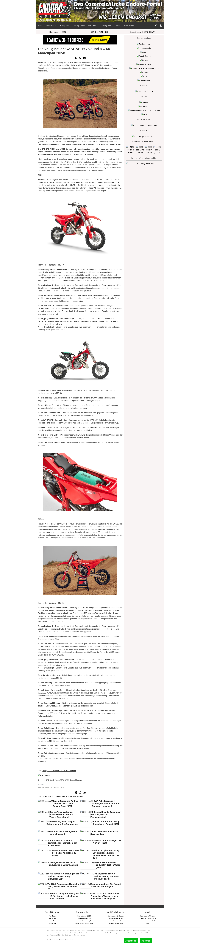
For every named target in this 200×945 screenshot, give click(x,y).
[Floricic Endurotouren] (144, 56)
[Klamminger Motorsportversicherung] (144, 110)
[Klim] (80, 40)
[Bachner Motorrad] (144, 44)
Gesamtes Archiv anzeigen (84, 923)
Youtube (52, 921)
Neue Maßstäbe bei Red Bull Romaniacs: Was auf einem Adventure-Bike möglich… (105, 896)
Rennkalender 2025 (84, 918)
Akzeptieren (130, 941)
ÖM (92, 32)
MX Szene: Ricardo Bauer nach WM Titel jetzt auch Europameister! (105, 814)
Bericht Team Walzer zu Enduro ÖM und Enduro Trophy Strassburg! (61, 814)
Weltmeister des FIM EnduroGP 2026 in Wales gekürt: (108, 865)
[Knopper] (143, 102)
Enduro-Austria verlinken (116, 921)
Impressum (69, 940)
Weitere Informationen (55, 940)
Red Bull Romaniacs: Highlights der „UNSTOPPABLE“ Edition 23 (63, 886)
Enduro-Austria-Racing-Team (84, 921)
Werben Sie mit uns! (116, 923)
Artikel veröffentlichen (116, 918)
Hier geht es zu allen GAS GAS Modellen (59, 771)
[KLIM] (144, 76)
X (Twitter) (52, 918)
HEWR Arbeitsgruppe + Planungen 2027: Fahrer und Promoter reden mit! (106, 803)
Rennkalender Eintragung (116, 916)
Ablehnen (146, 941)
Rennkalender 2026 (57, 32)
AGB (147, 923)
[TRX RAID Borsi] (144, 114)
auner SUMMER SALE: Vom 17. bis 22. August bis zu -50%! (66, 853)
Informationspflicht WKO (148, 921)
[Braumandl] (144, 106)
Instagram (52, 923)
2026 (84, 916)
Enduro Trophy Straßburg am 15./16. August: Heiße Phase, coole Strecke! (64, 896)
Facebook (52, 916)
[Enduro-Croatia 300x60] (144, 48)
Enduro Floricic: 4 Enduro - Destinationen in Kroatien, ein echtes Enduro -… (62, 843)
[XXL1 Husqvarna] (144, 91)
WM (101, 32)
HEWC (145, 32)
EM (96, 32)
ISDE (106, 32)
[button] (76, 58)
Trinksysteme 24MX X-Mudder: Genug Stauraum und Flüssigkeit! (106, 876)
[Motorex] (144, 72)
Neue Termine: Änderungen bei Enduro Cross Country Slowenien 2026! (63, 876)
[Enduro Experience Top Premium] (143, 68)
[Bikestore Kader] (144, 64)
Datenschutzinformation (148, 918)
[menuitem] (40, 25)
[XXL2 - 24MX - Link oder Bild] (144, 125)
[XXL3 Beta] (144, 136)
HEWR (152, 32)
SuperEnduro (135, 32)
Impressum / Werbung (147, 916)
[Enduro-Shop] (144, 80)
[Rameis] (144, 60)
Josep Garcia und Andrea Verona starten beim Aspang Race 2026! (65, 803)
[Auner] (144, 52)
